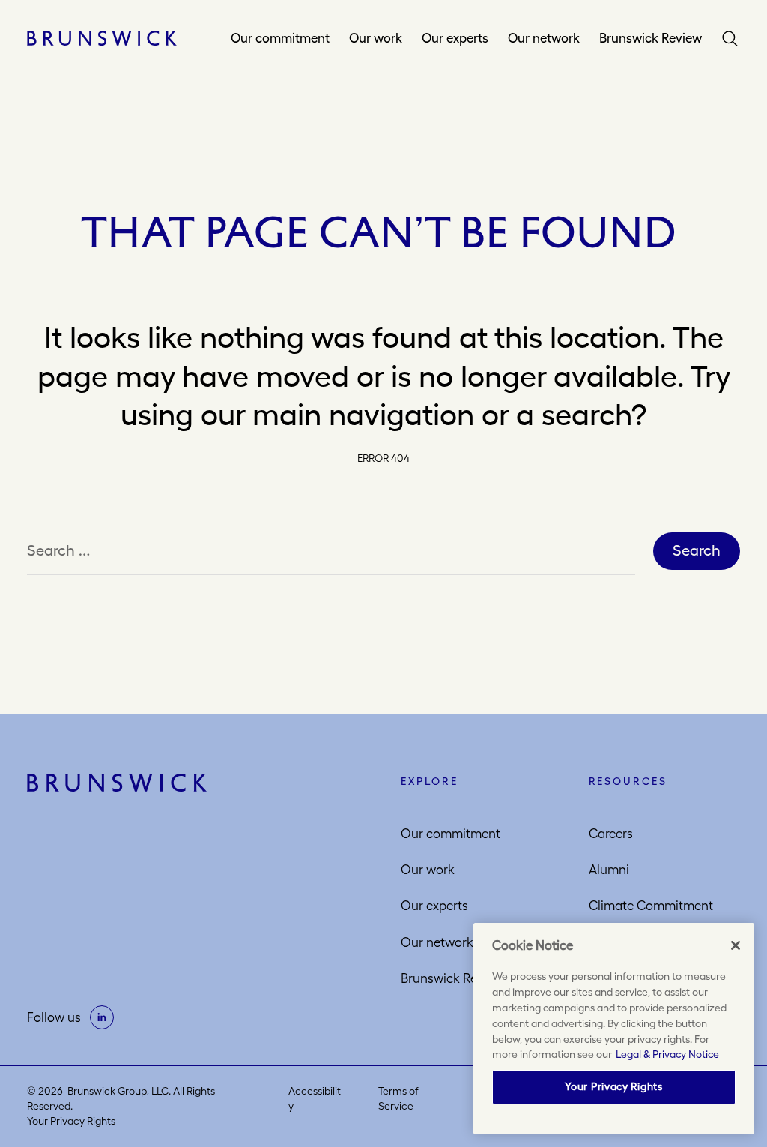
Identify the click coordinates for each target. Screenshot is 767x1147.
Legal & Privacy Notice (667, 1054)
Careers (611, 833)
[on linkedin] (102, 1017)
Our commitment (280, 38)
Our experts (455, 38)
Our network (544, 38)
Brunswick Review (650, 38)
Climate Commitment (651, 905)
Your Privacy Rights (71, 1121)
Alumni (609, 869)
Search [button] (730, 38)
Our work (375, 38)
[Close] (735, 945)
